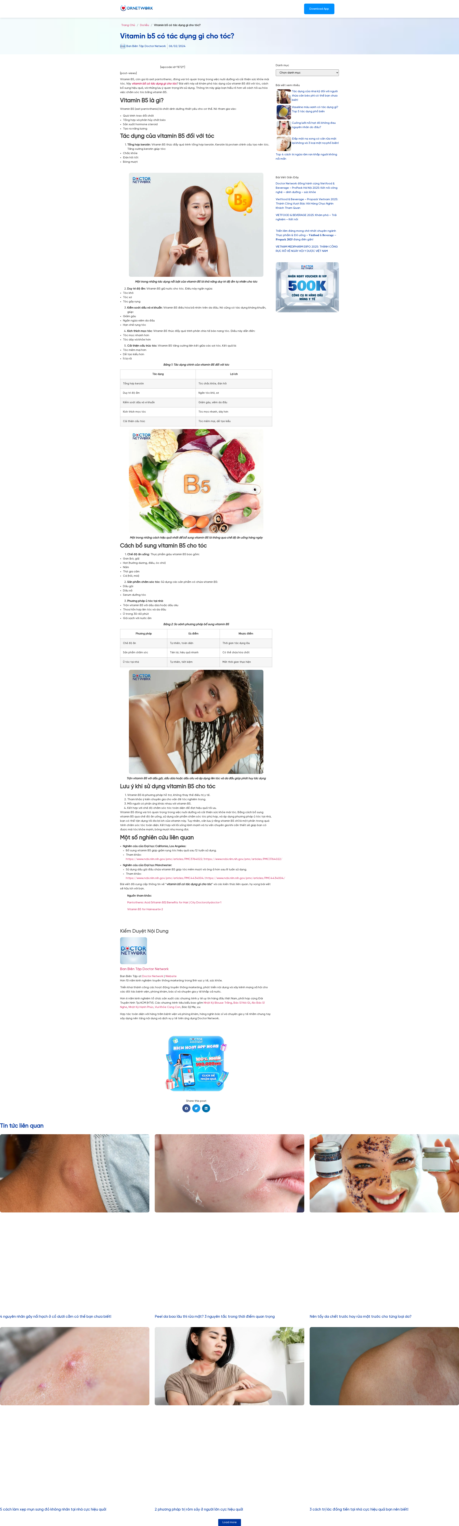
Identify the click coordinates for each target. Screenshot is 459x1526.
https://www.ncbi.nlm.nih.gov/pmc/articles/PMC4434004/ (165, 878)
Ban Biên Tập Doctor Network (144, 969)
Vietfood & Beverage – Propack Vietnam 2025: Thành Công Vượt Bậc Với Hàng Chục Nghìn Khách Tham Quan (307, 204)
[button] (186, 1108)
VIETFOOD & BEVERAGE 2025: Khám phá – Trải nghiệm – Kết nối (306, 217)
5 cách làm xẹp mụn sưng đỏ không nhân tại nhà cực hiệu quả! (53, 1509)
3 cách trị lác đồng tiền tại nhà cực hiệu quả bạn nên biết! (359, 1509)
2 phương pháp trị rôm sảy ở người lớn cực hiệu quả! (199, 1509)
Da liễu (144, 25)
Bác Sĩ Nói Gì (241, 1002)
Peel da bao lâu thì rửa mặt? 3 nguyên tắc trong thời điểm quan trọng (215, 1317)
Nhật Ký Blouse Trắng (218, 1002)
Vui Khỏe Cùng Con (168, 1007)
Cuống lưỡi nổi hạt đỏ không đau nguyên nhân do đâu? (314, 125)
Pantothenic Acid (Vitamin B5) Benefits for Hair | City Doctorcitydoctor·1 (174, 902)
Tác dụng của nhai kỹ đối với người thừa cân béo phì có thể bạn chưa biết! (315, 96)
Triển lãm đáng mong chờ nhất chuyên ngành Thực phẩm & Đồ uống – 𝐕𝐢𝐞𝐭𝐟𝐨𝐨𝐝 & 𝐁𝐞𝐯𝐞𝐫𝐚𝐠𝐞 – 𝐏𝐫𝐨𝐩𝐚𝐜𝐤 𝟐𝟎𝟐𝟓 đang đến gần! (306, 235)
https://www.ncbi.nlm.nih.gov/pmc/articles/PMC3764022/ (165, 859)
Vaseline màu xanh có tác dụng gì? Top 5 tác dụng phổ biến (315, 109)
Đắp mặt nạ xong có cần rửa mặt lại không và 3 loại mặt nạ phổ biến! (315, 141)
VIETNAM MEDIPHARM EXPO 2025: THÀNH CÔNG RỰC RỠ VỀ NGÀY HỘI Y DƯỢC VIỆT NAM (307, 249)
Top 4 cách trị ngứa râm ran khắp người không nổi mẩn (306, 156)
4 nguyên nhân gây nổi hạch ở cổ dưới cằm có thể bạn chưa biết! (55, 1317)
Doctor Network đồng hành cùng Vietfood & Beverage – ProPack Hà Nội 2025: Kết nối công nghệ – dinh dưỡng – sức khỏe (306, 188)
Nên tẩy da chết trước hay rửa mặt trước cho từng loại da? (360, 1317)
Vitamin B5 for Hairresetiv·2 (145, 909)
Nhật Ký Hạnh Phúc (141, 1007)
